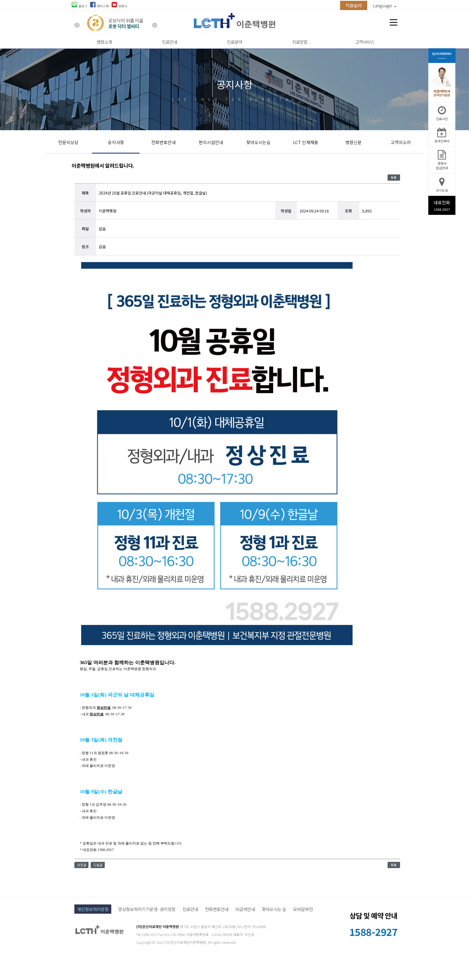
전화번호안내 (163, 142)
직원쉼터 (354, 5)
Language (383, 5)
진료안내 (169, 42)
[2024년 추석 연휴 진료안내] (98, 866)
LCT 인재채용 (305, 142)
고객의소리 (401, 142)
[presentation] (77, 25)
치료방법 (299, 42)
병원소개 (104, 42)
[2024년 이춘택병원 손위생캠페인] (81, 866)
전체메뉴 (393, 22)
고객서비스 (364, 42)
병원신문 (353, 142)
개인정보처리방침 (93, 909)
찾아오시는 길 (274, 909)
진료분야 (234, 42)
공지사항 (116, 142)
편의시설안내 (211, 142)
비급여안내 (245, 909)
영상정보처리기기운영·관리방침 (147, 909)
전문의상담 (68, 142)
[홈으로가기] (234, 26)
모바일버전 (303, 909)
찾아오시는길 (258, 142)
